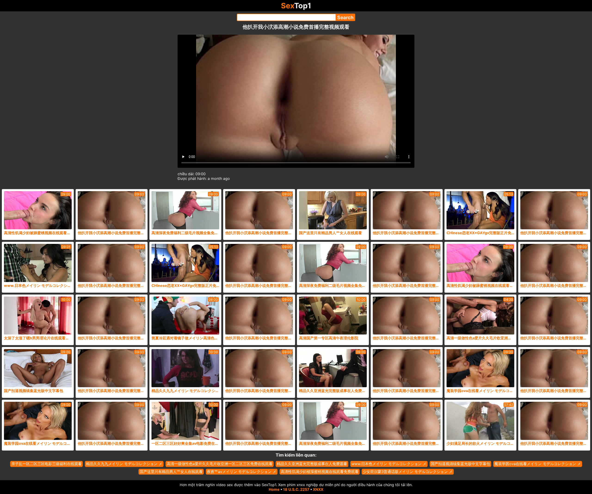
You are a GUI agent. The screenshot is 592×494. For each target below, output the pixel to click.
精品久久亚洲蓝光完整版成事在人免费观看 (312, 463)
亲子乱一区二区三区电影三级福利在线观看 (46, 463)
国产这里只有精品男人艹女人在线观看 (171, 471)
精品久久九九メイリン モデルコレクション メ (124, 463)
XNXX (318, 489)
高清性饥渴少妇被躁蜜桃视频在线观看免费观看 (319, 471)
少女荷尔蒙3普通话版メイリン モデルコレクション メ (408, 471)
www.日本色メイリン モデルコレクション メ (389, 463)
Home (274, 489)
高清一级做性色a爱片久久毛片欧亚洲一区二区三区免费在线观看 (219, 463)
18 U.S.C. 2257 (296, 489)
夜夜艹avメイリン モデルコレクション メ (241, 471)
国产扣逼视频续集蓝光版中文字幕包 (460, 463)
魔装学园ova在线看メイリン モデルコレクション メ (537, 463)
